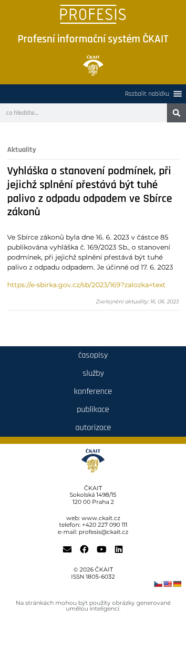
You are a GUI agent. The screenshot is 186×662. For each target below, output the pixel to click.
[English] (167, 584)
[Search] (176, 112)
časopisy (93, 355)
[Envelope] (67, 549)
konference (93, 391)
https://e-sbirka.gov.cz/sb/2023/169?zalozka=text (86, 285)
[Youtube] (101, 549)
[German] (177, 584)
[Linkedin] (118, 549)
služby (93, 373)
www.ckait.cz (101, 518)
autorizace (93, 427)
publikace (93, 409)
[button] (147, 93)
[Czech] (158, 584)
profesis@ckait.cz (103, 531)
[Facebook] (84, 549)
